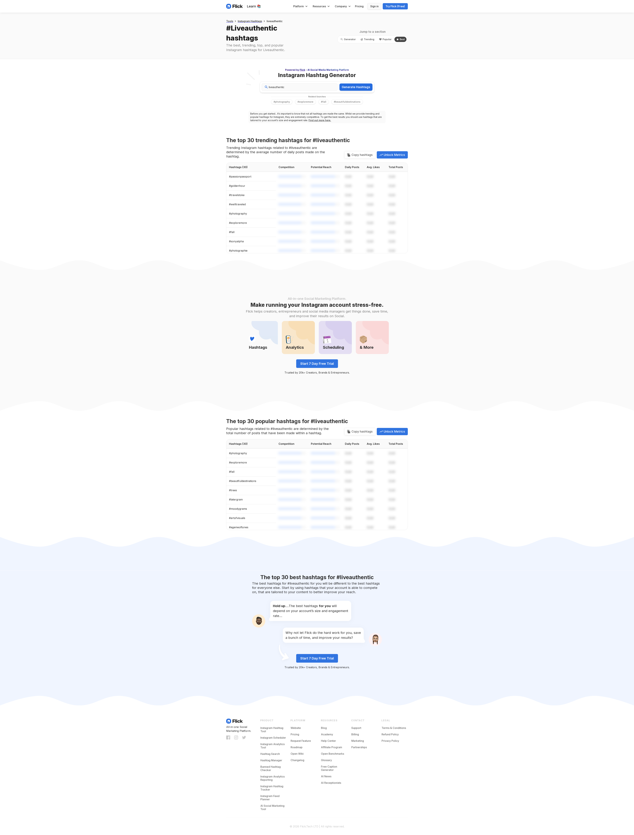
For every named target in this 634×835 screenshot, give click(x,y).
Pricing (359, 6)
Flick (302, 69)
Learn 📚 (254, 6)
